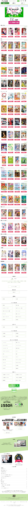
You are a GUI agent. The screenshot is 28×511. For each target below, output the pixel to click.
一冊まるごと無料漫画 (19, 377)
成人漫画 (17, 365)
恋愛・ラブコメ (18, 342)
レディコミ (4, 362)
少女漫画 (4, 336)
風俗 (11, 282)
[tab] (5, 3)
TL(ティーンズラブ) (18, 359)
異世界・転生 (17, 348)
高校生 (19, 282)
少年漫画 (4, 333)
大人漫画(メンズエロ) (6, 377)
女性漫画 (17, 336)
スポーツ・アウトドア (6, 316)
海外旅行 (17, 319)
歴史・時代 (4, 359)
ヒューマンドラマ (5, 345)
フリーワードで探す (14, 286)
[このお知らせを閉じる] (27, 5)
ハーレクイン (4, 342)
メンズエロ (4, 365)
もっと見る (25, 26)
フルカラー (15, 282)
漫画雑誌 (4, 380)
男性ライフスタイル (18, 316)
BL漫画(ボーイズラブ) (19, 374)
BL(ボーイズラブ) (18, 362)
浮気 (8, 282)
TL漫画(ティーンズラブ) (6, 374)
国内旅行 (4, 319)
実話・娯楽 (17, 305)
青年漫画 (17, 333)
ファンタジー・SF (5, 348)
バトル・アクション (18, 345)
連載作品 (17, 368)
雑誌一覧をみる (8, 432)
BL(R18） (4, 368)
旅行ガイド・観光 (18, 380)
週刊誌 (4, 305)
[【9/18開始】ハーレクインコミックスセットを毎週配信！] (14, 5)
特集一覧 (14, 292)
